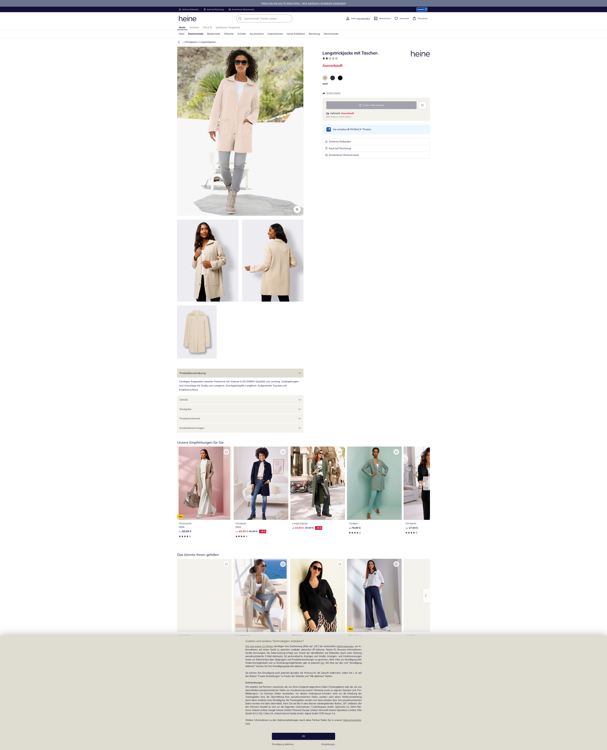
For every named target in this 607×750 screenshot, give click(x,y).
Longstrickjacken (207, 42)
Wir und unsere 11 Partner (259, 646)
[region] (303, 692)
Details (184, 399)
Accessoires (257, 33)
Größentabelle (333, 93)
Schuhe (241, 33)
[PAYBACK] (422, 9)
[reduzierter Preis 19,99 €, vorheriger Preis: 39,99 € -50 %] (317, 483)
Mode (182, 27)
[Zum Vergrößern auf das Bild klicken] (297, 209)
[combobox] (271, 18)
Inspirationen (275, 33)
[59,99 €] (204, 595)
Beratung (314, 33)
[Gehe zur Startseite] (187, 18)
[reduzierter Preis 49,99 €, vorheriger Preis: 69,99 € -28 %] (261, 483)
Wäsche (229, 33)
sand (325, 83)
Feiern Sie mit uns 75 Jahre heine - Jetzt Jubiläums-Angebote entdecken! (303, 3)
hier (322, 662)
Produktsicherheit (190, 418)
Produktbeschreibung (193, 373)
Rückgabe (185, 409)
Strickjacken (191, 42)
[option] (325, 77)
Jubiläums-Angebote (228, 27)
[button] (178, 42)
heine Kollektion (296, 33)
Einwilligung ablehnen (283, 744)
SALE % (207, 27)
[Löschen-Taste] (289, 18)
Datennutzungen (345, 646)
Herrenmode (331, 33)
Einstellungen (328, 744)
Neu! (181, 33)
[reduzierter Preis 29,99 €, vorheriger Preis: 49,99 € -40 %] (317, 595)
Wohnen (194, 27)
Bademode (213, 33)
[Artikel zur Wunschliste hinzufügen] (422, 105)
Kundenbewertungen (192, 427)
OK (303, 736)
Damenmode (195, 33)
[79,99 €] (374, 483)
